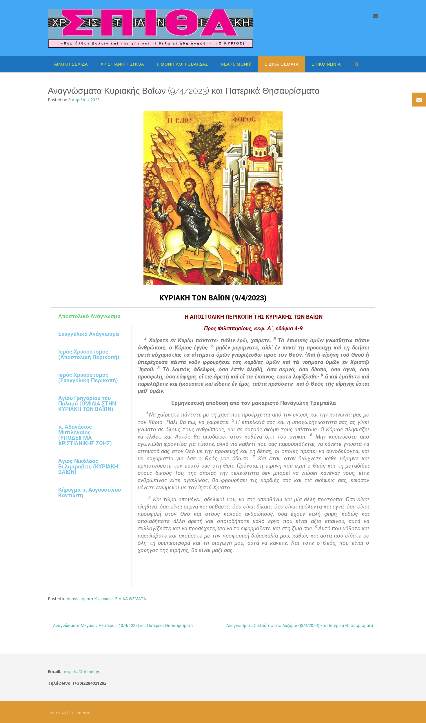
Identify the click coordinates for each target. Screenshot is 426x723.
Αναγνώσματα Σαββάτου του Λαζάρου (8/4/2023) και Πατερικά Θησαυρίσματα (302, 625)
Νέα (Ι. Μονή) (236, 64)
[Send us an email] (375, 15)
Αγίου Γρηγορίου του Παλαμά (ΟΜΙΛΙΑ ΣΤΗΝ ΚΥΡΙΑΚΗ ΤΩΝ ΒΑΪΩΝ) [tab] (87, 403)
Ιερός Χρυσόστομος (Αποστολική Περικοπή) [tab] (88, 354)
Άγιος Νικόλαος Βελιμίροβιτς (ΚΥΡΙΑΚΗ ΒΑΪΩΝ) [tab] (88, 466)
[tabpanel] (253, 448)
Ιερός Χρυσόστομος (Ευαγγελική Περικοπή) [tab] (88, 378)
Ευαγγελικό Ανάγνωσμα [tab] (88, 334)
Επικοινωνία (326, 64)
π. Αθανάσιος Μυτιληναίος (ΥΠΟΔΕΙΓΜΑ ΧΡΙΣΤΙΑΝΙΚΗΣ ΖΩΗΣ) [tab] (85, 435)
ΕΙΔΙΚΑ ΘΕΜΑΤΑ (282, 64)
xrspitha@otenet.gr (81, 671)
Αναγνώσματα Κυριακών (90, 598)
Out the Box (78, 712)
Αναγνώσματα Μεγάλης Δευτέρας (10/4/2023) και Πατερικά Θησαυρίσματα (120, 625)
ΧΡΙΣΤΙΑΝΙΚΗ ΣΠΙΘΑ (122, 64)
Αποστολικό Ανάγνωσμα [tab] (89, 316)
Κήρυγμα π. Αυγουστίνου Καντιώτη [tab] (89, 492)
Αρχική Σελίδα (71, 64)
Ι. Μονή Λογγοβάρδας (182, 64)
